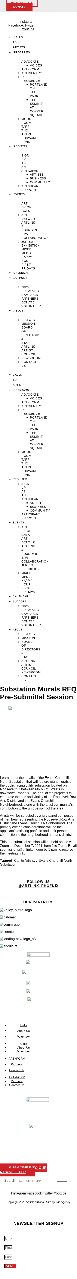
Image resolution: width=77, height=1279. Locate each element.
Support (20, 277)
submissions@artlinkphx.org (21, 849)
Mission (28, 323)
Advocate (30, 61)
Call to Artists (24, 860)
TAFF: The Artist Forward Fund (29, 134)
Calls (23, 1043)
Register (20, 146)
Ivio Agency (63, 1202)
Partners (29, 298)
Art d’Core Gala (27, 207)
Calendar (21, 272)
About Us (23, 1047)
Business (38, 178)
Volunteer (31, 306)
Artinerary (31, 73)
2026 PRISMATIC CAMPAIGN (30, 290)
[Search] (62, 1181)
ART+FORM (30, 69)
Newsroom (31, 358)
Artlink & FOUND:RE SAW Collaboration (35, 230)
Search (9, 1180)
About (18, 310)
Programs (21, 52)
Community (40, 182)
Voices (36, 65)
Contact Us (16, 1070)
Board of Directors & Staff (30, 335)
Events (19, 194)
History (28, 320)
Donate (27, 302)
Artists (37, 174)
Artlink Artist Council (28, 350)
